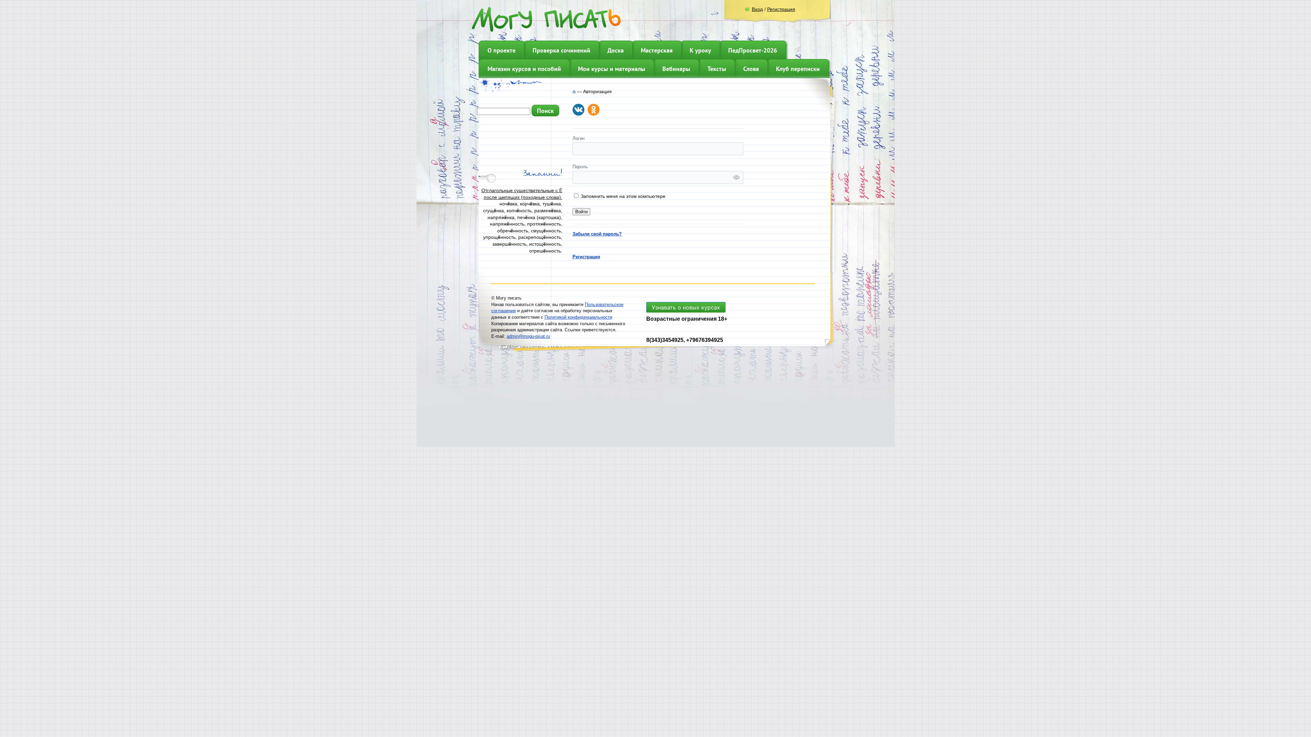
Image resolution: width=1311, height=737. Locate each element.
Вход (757, 9)
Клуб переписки (798, 69)
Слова (751, 69)
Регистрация (781, 9)
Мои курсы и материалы (611, 69)
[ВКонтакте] (578, 110)
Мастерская (657, 50)
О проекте (502, 50)
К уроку (700, 50)
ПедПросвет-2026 (752, 50)
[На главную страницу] (574, 91)
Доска (615, 50)
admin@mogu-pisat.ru (528, 336)
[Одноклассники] (594, 110)
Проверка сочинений (561, 50)
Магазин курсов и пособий (524, 69)
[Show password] (736, 177)
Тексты (716, 69)
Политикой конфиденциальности (578, 317)
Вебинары (676, 69)
